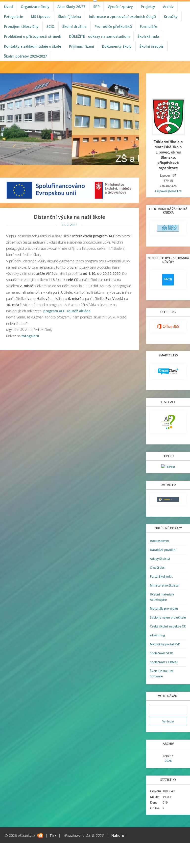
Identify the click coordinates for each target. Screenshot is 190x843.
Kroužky (171, 16)
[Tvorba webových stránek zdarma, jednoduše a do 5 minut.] (40, 835)
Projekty (148, 6)
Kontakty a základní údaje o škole (32, 46)
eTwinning (157, 635)
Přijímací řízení (81, 46)
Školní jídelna (69, 16)
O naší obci (157, 567)
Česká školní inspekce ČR (168, 626)
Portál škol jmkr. (161, 576)
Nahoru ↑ (119, 835)
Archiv (168, 6)
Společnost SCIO (161, 653)
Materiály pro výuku (164, 608)
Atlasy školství (160, 559)
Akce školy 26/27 (71, 6)
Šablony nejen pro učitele (168, 617)
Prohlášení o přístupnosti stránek (32, 36)
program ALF (54, 311)
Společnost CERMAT (164, 662)
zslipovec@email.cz (168, 191)
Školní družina (74, 26)
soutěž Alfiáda (79, 311)
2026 (168, 761)
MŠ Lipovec (40, 16)
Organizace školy (35, 6)
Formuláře (148, 26)
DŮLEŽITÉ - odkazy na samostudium (99, 36)
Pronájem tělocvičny (21, 26)
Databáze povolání (163, 550)
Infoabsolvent (159, 541)
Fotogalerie (13, 16)
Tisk (53, 835)
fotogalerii (30, 336)
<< (155, 758)
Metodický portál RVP (165, 644)
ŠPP (96, 6)
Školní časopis (152, 46)
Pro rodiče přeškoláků (113, 26)
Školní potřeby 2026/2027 (25, 56)
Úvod (8, 6)
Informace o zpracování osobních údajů (122, 16)
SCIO (50, 26)
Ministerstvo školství (164, 585)
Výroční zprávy (120, 6)
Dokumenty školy (117, 46)
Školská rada (148, 36)
